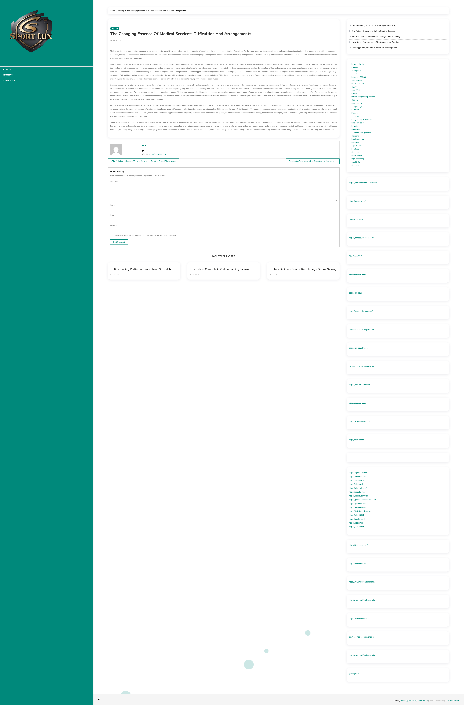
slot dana (355, 136)
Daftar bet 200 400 (359, 77)
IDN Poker (355, 116)
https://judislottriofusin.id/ (360, 511)
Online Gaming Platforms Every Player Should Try (141, 269)
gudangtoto (356, 71)
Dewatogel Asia (358, 64)
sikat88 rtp (356, 162)
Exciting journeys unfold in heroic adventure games (374, 47)
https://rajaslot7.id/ (357, 492)
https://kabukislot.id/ (358, 507)
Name (113, 205)
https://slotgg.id (356, 484)
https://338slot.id (356, 527)
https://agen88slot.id (358, 472)
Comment (115, 181)
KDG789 (355, 67)
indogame (355, 142)
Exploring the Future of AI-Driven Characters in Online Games (312, 161)
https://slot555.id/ (357, 515)
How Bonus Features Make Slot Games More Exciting (375, 42)
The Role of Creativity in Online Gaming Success (219, 269)
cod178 (354, 74)
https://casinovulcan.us (359, 618)
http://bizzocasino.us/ (358, 545)
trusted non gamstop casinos (363, 97)
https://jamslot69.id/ (357, 503)
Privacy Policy (9, 80)
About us (7, 69)
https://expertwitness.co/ (360, 421)
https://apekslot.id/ (357, 519)
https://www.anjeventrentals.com (363, 183)
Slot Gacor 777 (355, 256)
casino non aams (356, 219)
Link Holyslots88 (358, 123)
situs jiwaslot (357, 80)
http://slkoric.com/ (357, 440)
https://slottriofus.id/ (358, 488)
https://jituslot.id (356, 523)
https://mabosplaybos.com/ (361, 311)
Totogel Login (357, 106)
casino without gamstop (361, 133)
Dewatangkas (357, 155)
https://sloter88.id (356, 480)
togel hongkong (358, 159)
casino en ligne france (358, 348)
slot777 (354, 87)
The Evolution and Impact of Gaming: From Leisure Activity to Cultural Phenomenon (144, 161)
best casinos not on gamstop (361, 329)
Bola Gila (355, 93)
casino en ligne (355, 293)
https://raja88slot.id (357, 476)
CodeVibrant (453, 700)
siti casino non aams (357, 274)
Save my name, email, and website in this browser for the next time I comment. (145, 235)
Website (113, 225)
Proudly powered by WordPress (414, 700)
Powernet (355, 113)
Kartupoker (356, 110)
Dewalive (355, 126)
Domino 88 (356, 129)
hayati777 (355, 149)
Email (113, 215)
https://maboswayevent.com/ (361, 238)
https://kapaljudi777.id (358, 496)
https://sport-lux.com (157, 154)
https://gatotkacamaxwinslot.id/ (362, 500)
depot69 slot (357, 90)
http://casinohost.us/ (358, 563)
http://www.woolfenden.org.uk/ (362, 582)
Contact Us (8, 75)
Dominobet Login (358, 139)
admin (145, 145)
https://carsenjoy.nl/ (357, 201)
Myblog (115, 28)
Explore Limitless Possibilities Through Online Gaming (303, 269)
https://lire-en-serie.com (359, 385)
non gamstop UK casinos (362, 120)
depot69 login (357, 103)
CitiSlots (355, 100)
